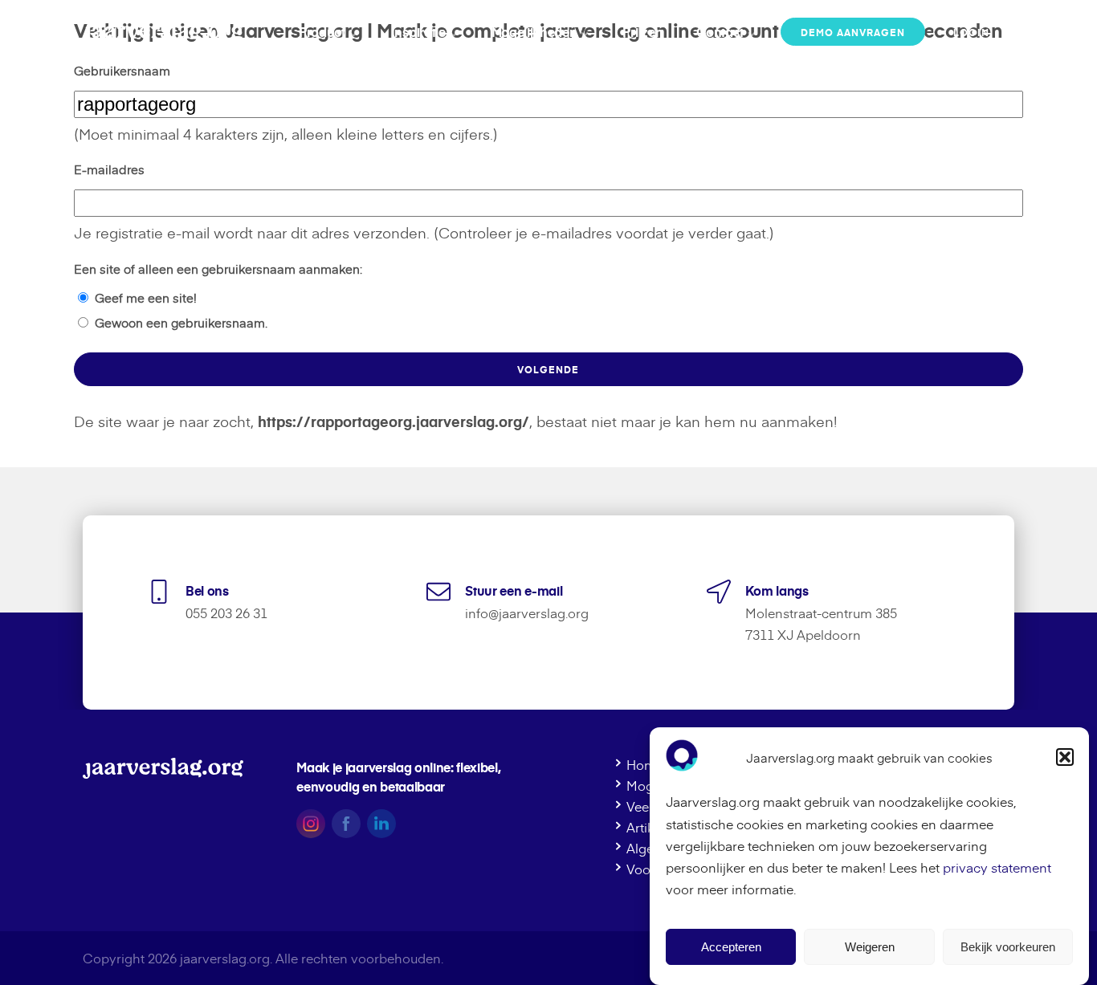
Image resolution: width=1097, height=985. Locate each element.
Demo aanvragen (853, 32)
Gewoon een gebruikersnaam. (181, 322)
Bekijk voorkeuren (1007, 947)
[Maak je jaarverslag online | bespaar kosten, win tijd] (163, 31)
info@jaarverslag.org (527, 612)
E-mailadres (109, 169)
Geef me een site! (146, 297)
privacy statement (997, 867)
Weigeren (870, 947)
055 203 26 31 (226, 612)
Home (644, 765)
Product (322, 31)
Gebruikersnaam (122, 70)
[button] (1065, 757)
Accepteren (731, 947)
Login (971, 32)
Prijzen (642, 31)
